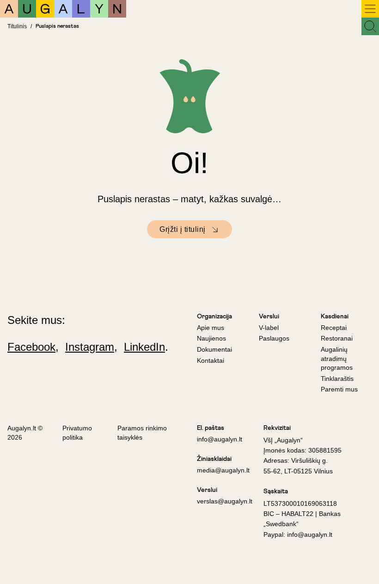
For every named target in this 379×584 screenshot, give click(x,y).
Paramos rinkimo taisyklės (142, 432)
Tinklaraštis (337, 378)
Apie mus (210, 327)
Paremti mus (339, 389)
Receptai (334, 327)
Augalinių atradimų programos (337, 358)
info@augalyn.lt (219, 439)
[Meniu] (370, 9)
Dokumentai (214, 349)
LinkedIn (144, 347)
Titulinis (17, 26)
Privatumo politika (77, 432)
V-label (269, 327)
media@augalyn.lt (223, 470)
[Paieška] (370, 26)
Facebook (31, 347)
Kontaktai (210, 360)
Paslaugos (274, 338)
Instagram (89, 347)
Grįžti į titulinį (182, 229)
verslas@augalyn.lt (224, 501)
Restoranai (337, 338)
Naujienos (211, 338)
